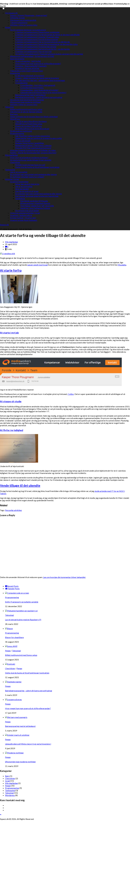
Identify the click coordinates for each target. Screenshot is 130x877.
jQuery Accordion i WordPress (28, 126)
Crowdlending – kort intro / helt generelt (37, 85)
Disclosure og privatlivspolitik (23, 20)
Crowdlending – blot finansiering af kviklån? (39, 90)
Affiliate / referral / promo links (23, 25)
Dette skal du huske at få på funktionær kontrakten (37, 167)
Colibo (71, 394)
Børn (7, 776)
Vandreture (20, 198)
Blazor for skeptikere (14, 637)
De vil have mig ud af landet (27, 210)
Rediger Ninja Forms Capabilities (29, 143)
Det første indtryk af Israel (26, 191)
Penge (8, 27)
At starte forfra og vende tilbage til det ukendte (30, 160)
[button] (3, 8)
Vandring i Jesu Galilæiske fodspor (35, 208)
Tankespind (10, 169)
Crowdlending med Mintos (32, 87)
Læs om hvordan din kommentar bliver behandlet (64, 577)
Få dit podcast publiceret (21, 131)
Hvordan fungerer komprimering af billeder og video (33, 150)
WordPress (15, 119)
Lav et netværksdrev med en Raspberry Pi (23, 619)
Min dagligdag (11, 155)
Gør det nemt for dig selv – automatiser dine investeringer (40, 80)
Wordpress (10, 795)
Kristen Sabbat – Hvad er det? (23, 218)
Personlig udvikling (13, 510)
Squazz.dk (4, 224)
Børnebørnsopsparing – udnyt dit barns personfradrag (38, 97)
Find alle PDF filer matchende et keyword (33, 148)
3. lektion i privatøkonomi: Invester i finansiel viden (37, 37)
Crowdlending (21, 83)
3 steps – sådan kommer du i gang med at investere (37, 78)
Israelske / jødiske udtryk (21, 215)
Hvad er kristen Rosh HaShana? (23, 220)
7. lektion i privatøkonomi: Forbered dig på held (35, 46)
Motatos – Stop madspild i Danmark (31, 66)
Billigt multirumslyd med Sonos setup (26, 109)
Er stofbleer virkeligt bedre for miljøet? (27, 177)
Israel (7, 781)
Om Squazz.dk (11, 13)
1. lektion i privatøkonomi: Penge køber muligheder (37, 32)
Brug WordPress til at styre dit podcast (32, 128)
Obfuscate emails (23, 140)
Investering (15, 73)
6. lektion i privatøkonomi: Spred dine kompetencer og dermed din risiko (46, 44)
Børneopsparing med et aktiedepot (30, 95)
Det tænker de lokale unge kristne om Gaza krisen (36, 196)
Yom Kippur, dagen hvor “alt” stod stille (37, 205)
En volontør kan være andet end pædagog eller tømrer (33, 174)
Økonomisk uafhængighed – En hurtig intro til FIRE (32, 56)
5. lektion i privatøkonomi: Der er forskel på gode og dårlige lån (42, 42)
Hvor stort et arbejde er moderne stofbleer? (29, 157)
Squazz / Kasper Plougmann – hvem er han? (28, 15)
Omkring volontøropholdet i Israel (25, 213)
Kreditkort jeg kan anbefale (27, 68)
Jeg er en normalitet (18, 172)
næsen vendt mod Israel (37, 265)
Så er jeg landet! (22, 189)
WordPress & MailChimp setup (28, 124)
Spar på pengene (17, 58)
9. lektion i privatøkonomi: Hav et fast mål (33, 51)
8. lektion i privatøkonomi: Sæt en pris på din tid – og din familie (42, 49)
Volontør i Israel (12, 179)
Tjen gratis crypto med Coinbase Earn (26, 71)
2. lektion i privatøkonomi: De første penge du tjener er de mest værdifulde (47, 34)
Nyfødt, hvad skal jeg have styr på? (30, 165)
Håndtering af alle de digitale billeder (26, 111)
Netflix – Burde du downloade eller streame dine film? (33, 152)
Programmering (17, 133)
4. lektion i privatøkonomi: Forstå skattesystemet (36, 39)
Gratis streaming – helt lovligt (28, 61)
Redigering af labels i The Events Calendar (33, 145)
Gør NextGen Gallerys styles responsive (32, 136)
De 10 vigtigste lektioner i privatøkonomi (28, 30)
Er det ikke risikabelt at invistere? (29, 75)
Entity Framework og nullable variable (21, 602)
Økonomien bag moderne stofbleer (25, 102)
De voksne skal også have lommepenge (27, 99)
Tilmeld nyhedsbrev (18, 22)
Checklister (15, 162)
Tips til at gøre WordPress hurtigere (31, 121)
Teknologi (9, 107)
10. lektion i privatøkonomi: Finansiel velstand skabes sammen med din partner (49, 54)
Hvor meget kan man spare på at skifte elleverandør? (38, 63)
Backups (14, 114)
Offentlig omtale (17, 17)
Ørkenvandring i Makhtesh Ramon (35, 203)
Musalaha (122, 265)
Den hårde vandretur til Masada (34, 201)
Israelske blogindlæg (19, 181)
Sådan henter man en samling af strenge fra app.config (38, 138)
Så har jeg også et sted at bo (27, 184)
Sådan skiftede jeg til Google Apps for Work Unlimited (34, 116)
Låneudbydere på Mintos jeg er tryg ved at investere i (43, 92)
